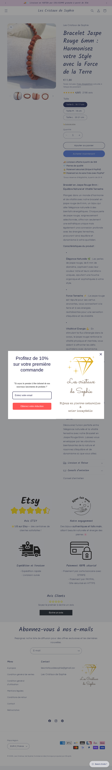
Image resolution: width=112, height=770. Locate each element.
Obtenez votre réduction (32, 406)
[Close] (101, 354)
